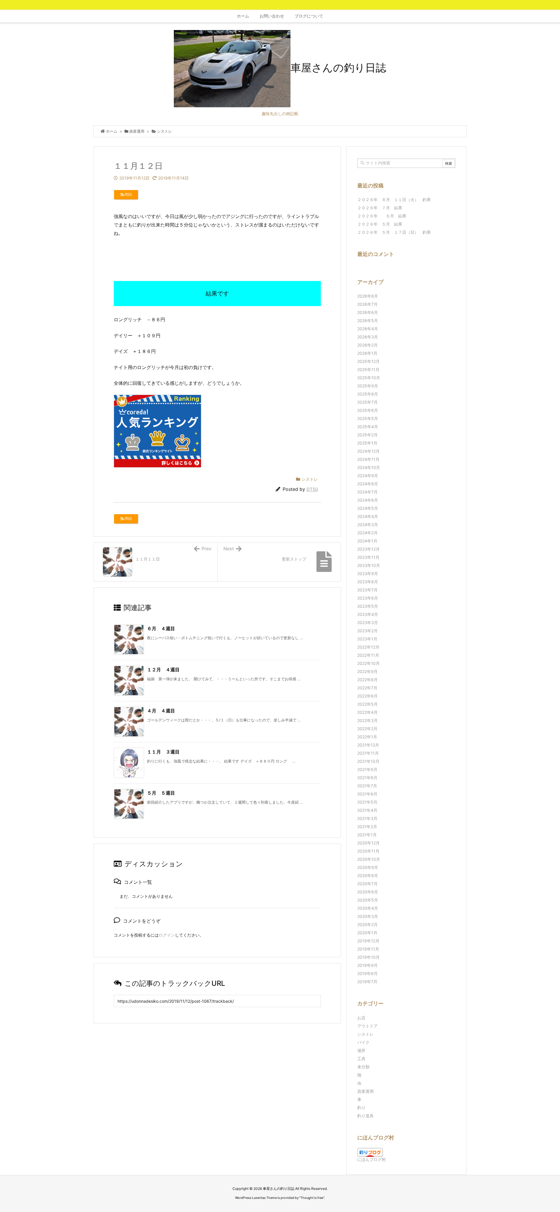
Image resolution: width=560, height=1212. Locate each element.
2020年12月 (368, 842)
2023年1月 (367, 638)
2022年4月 (367, 712)
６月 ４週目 (161, 628)
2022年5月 (367, 704)
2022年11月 (368, 655)
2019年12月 (368, 940)
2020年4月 (367, 908)
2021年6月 (367, 793)
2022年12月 (368, 646)
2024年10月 (368, 467)
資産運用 (136, 131)
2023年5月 (367, 606)
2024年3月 (367, 524)
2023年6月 (367, 598)
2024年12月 (368, 451)
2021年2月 (367, 826)
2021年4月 (367, 810)
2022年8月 (367, 679)
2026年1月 (367, 353)
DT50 (312, 489)
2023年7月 (367, 589)
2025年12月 (368, 361)
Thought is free (311, 1198)
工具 (361, 1058)
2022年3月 (367, 720)
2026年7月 (367, 304)
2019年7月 (367, 981)
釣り (361, 1107)
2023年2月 (367, 630)
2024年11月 (368, 459)
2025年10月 (368, 377)
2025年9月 (367, 385)
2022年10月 (368, 663)
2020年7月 (367, 883)
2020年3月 (367, 916)
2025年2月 (367, 434)
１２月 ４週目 (163, 669)
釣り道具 (365, 1115)
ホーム (111, 131)
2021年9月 (367, 769)
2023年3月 (367, 622)
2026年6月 (367, 312)
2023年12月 (368, 549)
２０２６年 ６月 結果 (381, 215)
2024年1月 (367, 540)
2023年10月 (368, 565)
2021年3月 (367, 818)
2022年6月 (367, 695)
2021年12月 (368, 744)
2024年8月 (367, 483)
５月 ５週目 (161, 793)
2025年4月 (367, 426)
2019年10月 (368, 957)
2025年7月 (367, 402)
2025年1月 (367, 442)
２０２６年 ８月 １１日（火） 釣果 (394, 199)
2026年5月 (367, 320)
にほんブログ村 (371, 1159)
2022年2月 (367, 728)
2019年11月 (368, 948)
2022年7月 (367, 687)
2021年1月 (367, 834)
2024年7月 (367, 491)
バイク (363, 1042)
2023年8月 (367, 581)
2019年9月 (367, 965)
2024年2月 (367, 532)
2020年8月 (367, 875)
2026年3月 (367, 336)
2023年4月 (367, 614)
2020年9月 (367, 867)
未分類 (363, 1066)
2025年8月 (367, 393)
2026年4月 (367, 328)
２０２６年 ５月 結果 (379, 224)
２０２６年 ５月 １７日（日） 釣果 (394, 232)
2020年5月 (367, 899)
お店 (361, 1017)
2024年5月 (367, 508)
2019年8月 (367, 973)
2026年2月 (367, 344)
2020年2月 (367, 924)
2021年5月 (367, 802)
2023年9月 (367, 573)
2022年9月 (367, 671)
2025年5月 (367, 418)
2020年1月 (367, 932)
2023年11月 (368, 557)
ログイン (167, 934)
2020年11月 (368, 851)
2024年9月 (367, 475)
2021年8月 (367, 777)
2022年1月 (367, 736)
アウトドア (367, 1025)
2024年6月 (367, 500)
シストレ (164, 131)
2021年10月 (368, 761)
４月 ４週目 (161, 711)
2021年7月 (367, 785)
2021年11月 (368, 753)
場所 (361, 1050)
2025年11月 (368, 369)
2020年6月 (367, 891)
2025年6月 (367, 410)
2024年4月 (367, 516)
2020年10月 (368, 859)
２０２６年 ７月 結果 (379, 207)
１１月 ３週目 (163, 752)
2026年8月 (367, 296)
